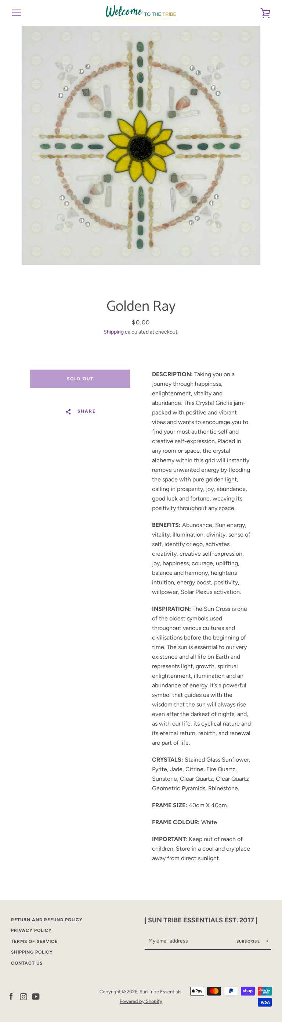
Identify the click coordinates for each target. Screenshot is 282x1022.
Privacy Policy (31, 930)
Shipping (114, 332)
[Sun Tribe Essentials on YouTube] (36, 996)
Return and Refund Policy (47, 919)
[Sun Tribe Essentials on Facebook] (11, 996)
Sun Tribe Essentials (160, 991)
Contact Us (27, 963)
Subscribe (248, 941)
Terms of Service (34, 941)
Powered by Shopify (141, 1001)
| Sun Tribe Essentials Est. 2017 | (201, 920)
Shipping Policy (32, 952)
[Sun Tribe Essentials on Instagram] (23, 996)
